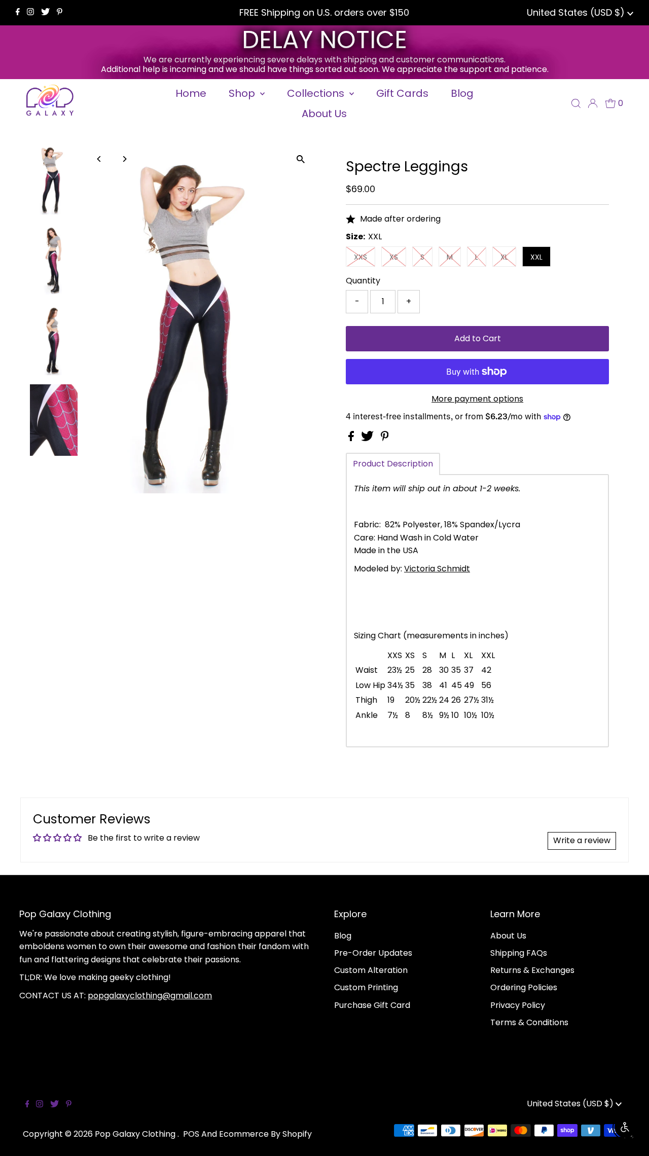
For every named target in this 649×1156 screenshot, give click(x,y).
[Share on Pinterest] (385, 438)
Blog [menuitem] (462, 93)
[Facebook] (17, 13)
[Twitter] (45, 13)
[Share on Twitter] (368, 438)
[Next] (124, 159)
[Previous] (99, 159)
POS (191, 1134)
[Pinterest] (59, 13)
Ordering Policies (523, 987)
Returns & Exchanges (532, 970)
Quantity (363, 280)
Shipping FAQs (518, 953)
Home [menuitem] (190, 93)
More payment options (477, 399)
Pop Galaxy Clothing (136, 1134)
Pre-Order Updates (373, 953)
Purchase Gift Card (372, 1005)
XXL (536, 257)
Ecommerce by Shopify (265, 1134)
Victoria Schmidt (437, 568)
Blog (342, 936)
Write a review (581, 840)
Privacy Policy (517, 1005)
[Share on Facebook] (352, 438)
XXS (360, 257)
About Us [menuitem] (324, 113)
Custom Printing (366, 987)
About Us (508, 936)
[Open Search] (576, 103)
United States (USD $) (577, 12)
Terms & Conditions (529, 1022)
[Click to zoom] (300, 159)
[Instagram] (30, 13)
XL (504, 257)
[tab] (393, 464)
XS (393, 257)
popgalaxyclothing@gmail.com (150, 995)
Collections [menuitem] (317, 93)
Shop (243, 93)
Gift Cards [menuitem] (402, 93)
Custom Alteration (371, 970)
